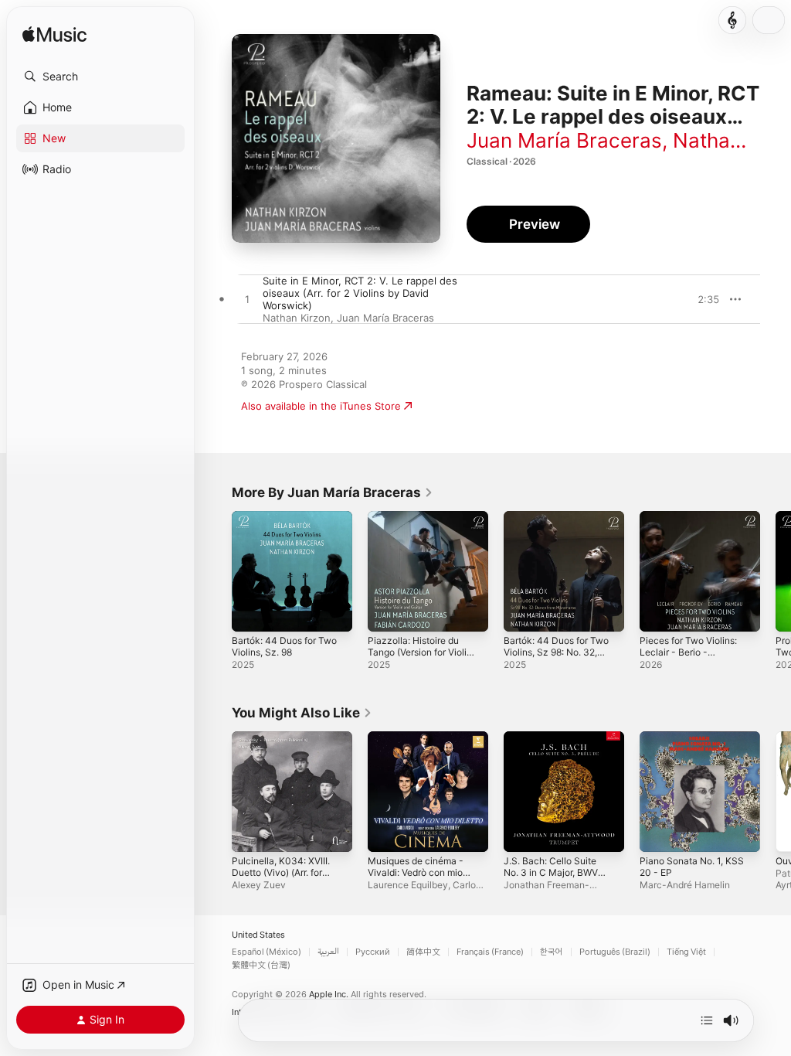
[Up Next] (707, 1020)
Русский (372, 952)
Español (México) (266, 952)
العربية (328, 952)
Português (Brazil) (614, 952)
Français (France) (490, 952)
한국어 (551, 952)
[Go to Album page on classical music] (732, 20)
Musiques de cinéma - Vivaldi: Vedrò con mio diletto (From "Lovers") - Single (419, 878)
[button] (100, 76)
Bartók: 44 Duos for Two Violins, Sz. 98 (284, 646)
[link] (332, 492)
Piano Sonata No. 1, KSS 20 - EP (692, 866)
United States (258, 935)
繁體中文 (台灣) (261, 965)
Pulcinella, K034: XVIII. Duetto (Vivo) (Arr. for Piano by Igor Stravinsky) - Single (281, 878)
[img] (54, 35)
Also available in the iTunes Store (321, 406)
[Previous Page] (216, 571)
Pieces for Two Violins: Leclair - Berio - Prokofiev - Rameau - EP (688, 658)
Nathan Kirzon (297, 318)
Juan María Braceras (564, 140)
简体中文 (423, 952)
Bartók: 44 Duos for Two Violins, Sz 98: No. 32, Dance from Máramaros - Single (556, 658)
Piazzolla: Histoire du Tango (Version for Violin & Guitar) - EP (420, 652)
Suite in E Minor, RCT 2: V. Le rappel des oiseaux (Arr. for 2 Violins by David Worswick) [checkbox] (360, 293)
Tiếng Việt (686, 952)
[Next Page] (775, 571)
